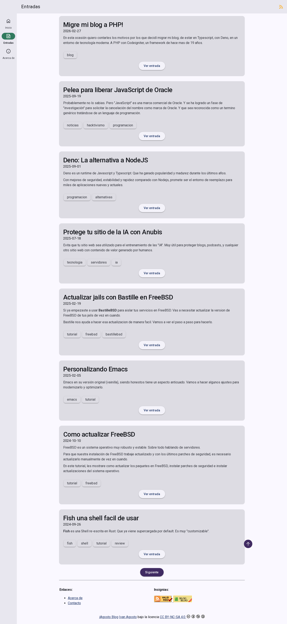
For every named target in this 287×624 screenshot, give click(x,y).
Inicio (8, 27)
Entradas (8, 42)
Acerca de (8, 58)
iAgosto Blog (108, 617)
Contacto (74, 603)
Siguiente (151, 572)
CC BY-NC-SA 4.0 (173, 617)
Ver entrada (152, 66)
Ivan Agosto (128, 617)
